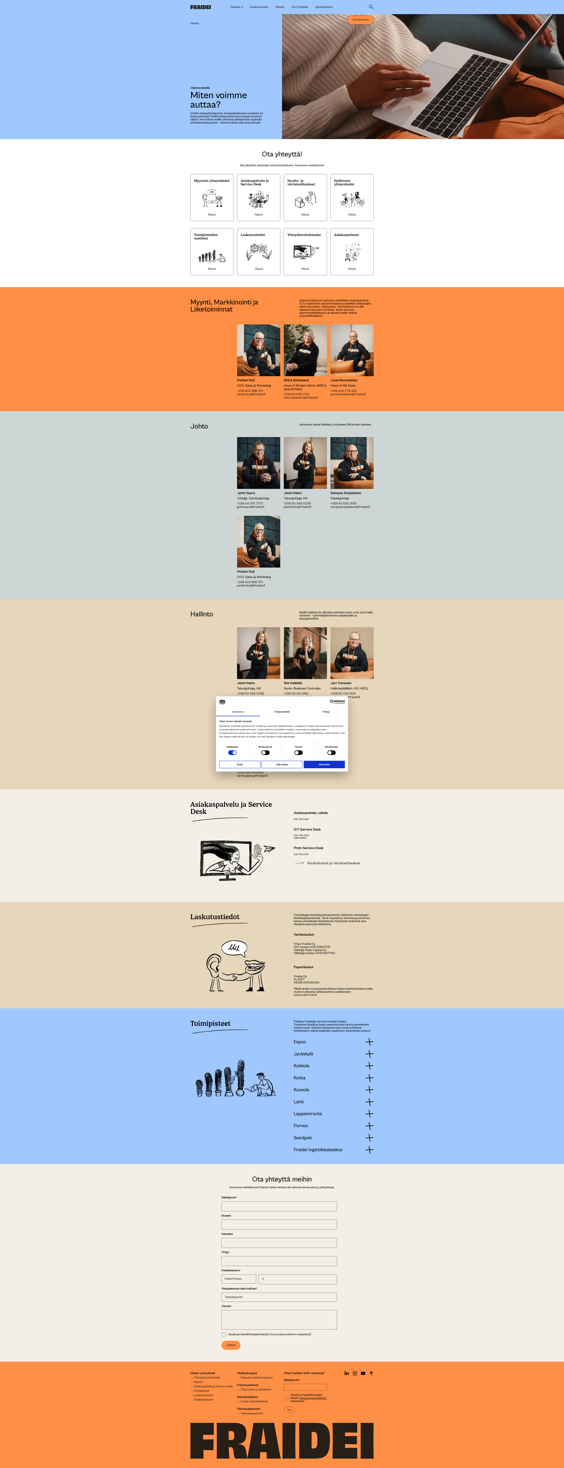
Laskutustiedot (203, 1395)
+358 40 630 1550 (343, 503)
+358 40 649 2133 (296, 394)
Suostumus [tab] (238, 711)
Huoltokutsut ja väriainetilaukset (333, 863)
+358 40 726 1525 (343, 693)
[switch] (263, 752)
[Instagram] (354, 1373)
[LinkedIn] (346, 1373)
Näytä (212, 214)
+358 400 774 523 (343, 391)
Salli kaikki (324, 764)
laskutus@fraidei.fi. (305, 995)
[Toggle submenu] (242, 7)
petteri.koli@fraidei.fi (251, 394)
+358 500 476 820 (250, 772)
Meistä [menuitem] (280, 7)
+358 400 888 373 (250, 391)
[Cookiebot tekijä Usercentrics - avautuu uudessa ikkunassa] (332, 702)
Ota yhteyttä (360, 19)
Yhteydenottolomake (207, 1377)
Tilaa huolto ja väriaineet (256, 1389)
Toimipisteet (201, 1391)
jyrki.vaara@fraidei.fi (250, 507)
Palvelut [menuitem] (235, 7)
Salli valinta (282, 764)
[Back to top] (371, 1373)
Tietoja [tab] (326, 711)
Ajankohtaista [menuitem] (324, 7)
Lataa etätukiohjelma (254, 1401)
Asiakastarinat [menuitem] (259, 7)
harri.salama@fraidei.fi (252, 776)
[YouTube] (363, 1373)
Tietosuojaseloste (252, 1413)
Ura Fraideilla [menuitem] (299, 7)
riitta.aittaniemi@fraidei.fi (301, 398)
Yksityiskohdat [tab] (282, 711)
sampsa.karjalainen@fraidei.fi (350, 507)
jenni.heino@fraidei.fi (297, 507)
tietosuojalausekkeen (283, 1334)
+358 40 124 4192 (296, 693)
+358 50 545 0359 (297, 503)
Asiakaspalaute (203, 1399)
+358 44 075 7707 (250, 503)
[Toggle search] (371, 7)
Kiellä (240, 764)
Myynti (198, 1382)
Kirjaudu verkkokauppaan (257, 1377)
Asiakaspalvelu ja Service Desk (213, 1386)
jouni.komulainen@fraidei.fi (348, 394)
